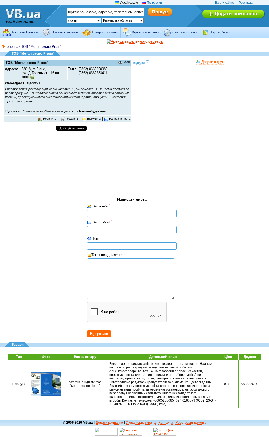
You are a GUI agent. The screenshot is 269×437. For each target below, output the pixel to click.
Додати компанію (109, 422)
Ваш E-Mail (101, 222)
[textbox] (105, 12)
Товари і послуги (105, 32)
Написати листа (119, 118)
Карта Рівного (221, 32)
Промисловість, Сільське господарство (49, 111)
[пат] (46, 384)
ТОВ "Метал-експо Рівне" (41, 47)
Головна (11, 47)
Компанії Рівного (24, 32)
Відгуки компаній (145, 32)
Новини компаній (64, 32)
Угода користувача (141, 422)
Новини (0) (50, 118)
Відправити (99, 334)
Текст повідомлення (108, 254)
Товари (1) (72, 118)
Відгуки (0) (93, 118)
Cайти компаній (184, 32)
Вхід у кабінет (225, 2)
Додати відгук (212, 62)
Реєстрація (247, 2)
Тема (96, 238)
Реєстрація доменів (190, 422)
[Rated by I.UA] (106, 431)
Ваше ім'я (100, 206)
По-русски (154, 2)
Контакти (165, 422)
